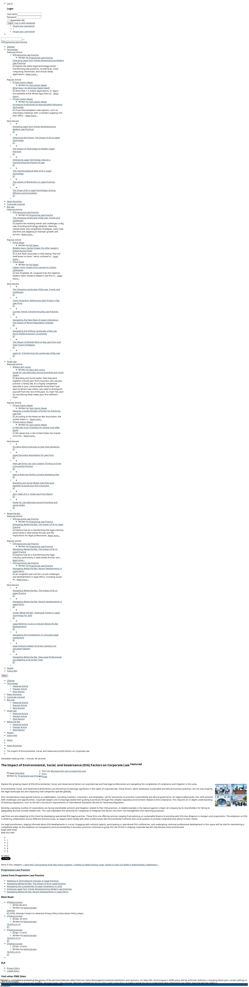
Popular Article (20, 688)
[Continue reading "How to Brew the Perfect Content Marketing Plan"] (14, 477)
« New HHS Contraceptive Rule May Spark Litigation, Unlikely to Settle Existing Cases (63, 864)
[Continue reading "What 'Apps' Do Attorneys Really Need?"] (14, 90)
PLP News (33, 245)
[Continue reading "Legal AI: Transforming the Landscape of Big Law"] (14, 356)
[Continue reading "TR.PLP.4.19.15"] (8, 941)
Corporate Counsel (16, 697)
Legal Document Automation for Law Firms (33, 455)
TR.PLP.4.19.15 (13, 938)
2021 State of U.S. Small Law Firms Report (33, 494)
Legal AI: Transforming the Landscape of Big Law (36, 353)
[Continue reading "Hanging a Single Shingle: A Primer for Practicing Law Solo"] (14, 416)
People (10, 732)
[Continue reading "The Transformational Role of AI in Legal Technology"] (14, 176)
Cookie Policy (13, 971)
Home (12, 680)
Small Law (12, 710)
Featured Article (20, 686)
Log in (10, 3)
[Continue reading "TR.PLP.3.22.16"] (8, 927)
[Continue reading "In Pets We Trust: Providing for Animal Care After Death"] (14, 433)
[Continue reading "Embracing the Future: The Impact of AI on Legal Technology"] (14, 143)
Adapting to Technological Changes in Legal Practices (33, 880)
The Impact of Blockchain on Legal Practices (34, 182)
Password (11, 17)
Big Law (10, 699)
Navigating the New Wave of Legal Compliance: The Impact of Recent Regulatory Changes (36, 321)
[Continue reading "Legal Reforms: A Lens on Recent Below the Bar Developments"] (14, 629)
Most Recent (19, 691)
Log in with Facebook (25, 23)
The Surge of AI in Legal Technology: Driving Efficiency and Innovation (34, 191)
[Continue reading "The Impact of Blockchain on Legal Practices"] (14, 184)
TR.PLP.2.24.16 (13, 952)
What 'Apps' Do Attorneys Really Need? (31, 88)
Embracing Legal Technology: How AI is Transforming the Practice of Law (32, 161)
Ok (1, 985)
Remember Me (17, 20)
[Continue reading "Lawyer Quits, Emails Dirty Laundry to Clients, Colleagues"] (14, 273)
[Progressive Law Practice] (14, 42)
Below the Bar (13, 721)
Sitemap (11, 910)
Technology (12, 683)
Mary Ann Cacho (37, 369)
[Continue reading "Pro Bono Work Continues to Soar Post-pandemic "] (14, 449)
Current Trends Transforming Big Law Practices (35, 311)
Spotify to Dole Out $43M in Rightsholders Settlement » (131, 864)
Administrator (30, 907)
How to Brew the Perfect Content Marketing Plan (36, 474)
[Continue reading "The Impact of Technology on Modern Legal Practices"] (14, 154)
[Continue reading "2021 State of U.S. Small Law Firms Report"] (14, 497)
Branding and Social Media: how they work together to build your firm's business (33, 484)
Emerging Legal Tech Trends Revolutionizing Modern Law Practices (39, 889)
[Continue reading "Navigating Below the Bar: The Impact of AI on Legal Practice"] (14, 530)
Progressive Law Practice (41, 57)
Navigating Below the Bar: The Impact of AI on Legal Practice (36, 883)
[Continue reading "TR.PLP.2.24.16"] (8, 954)
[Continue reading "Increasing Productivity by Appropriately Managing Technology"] (14, 110)
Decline (6, 985)
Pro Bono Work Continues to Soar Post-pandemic (37, 446)
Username (12, 14)
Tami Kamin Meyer (38, 85)
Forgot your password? (24, 26)
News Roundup (14, 694)
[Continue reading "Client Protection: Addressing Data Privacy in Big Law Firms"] (14, 306)
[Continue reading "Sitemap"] (8, 913)
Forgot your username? (24, 31)
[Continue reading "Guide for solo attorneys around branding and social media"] (14, 378)
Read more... (32, 74)
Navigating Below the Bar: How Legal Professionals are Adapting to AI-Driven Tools (37, 658)
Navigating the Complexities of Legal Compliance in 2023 (34, 886)
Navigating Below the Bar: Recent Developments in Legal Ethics (37, 891)
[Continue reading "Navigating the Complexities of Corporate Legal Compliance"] (14, 640)
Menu (4, 676)
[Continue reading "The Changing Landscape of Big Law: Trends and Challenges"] (14, 223)
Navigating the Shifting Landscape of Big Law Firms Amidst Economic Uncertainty (35, 332)
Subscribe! (12, 735)
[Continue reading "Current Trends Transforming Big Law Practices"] (14, 314)
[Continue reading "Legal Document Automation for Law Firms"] (14, 458)
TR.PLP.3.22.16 (13, 924)
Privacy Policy (13, 968)
